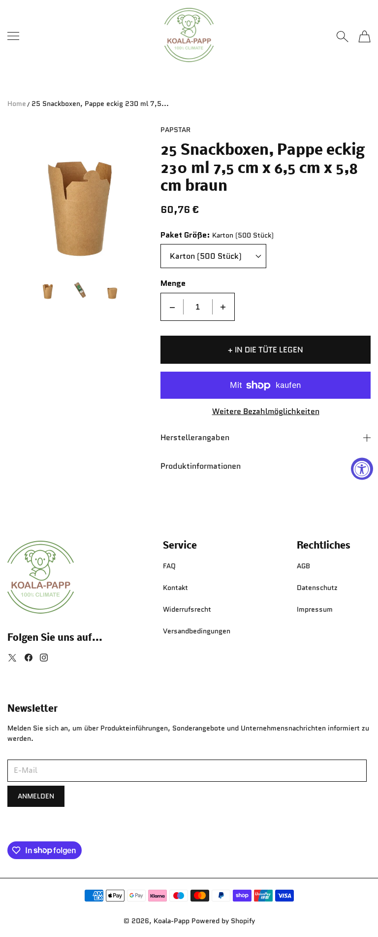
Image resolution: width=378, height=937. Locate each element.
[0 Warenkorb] (364, 36)
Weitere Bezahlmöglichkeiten (265, 412)
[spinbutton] (198, 306)
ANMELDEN (36, 796)
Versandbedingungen (196, 631)
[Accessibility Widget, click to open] (362, 468)
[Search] (342, 36)
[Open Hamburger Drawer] (13, 36)
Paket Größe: (185, 235)
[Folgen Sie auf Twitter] (12, 657)
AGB (303, 566)
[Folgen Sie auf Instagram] (44, 657)
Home (16, 103)
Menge (173, 283)
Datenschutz (317, 587)
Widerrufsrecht (187, 609)
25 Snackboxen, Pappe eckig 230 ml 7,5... (100, 103)
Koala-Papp (171, 921)
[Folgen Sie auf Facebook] (28, 657)
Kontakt (175, 587)
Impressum (315, 609)
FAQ (169, 566)
